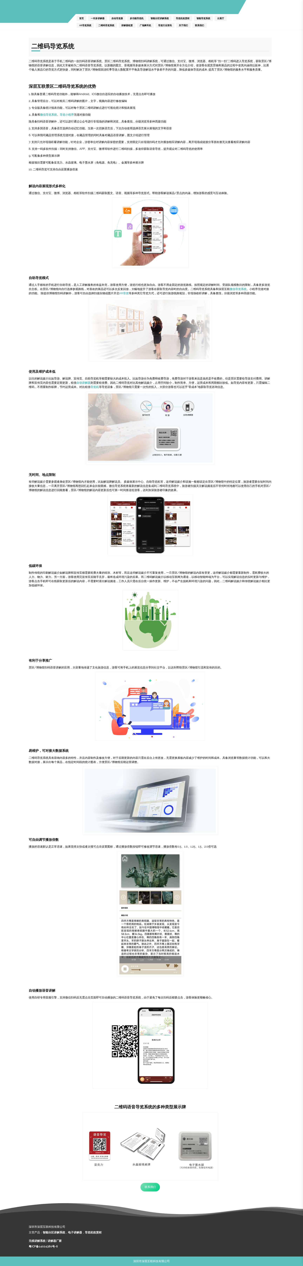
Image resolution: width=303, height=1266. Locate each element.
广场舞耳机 (145, 25)
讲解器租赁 (127, 25)
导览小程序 (67, 114)
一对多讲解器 (98, 18)
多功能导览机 (137, 18)
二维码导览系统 (106, 25)
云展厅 (220, 18)
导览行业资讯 (165, 25)
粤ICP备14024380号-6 (43, 1246)
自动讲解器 (83, 382)
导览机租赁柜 (183, 18)
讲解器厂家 (55, 1240)
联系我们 (199, 25)
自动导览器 (117, 18)
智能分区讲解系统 (160, 18)
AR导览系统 (85, 25)
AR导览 (124, 293)
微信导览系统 (48, 114)
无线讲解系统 (37, 1240)
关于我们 (183, 25)
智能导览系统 (203, 18)
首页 (81, 18)
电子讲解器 (75, 1232)
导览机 (94, 387)
